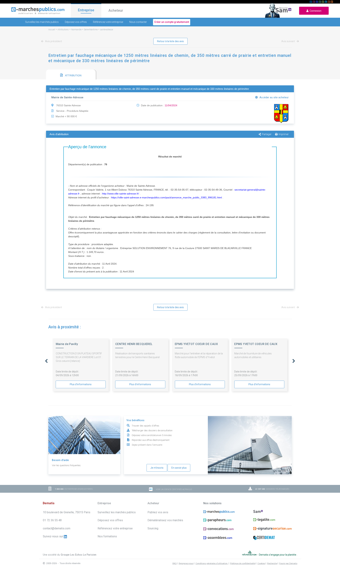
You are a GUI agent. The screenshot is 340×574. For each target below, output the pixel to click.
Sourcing (153, 528)
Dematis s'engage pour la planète (278, 554)
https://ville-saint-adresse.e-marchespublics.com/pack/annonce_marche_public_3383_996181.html (166, 197)
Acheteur (115, 10)
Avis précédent (53, 41)
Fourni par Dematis (288, 563)
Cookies (261, 563)
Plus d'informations (81, 384)
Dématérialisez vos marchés (165, 520)
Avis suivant (288, 41)
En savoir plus (179, 467)
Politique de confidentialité (242, 563)
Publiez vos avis (158, 512)
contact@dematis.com (56, 528)
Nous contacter (138, 22)
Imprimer (284, 134)
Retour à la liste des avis (170, 41)
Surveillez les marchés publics (42, 22)
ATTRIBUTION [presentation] (72, 75)
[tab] (71, 75)
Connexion (314, 10)
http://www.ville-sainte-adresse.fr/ (120, 193)
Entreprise (86, 10)
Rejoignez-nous (186, 563)
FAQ (174, 563)
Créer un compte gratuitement (171, 22)
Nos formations (107, 536)
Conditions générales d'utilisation (212, 563)
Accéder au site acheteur (274, 97)
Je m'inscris (156, 467)
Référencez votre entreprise (108, 22)
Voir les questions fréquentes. (66, 465)
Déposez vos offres (76, 22)
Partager (266, 134)
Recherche (272, 563)
